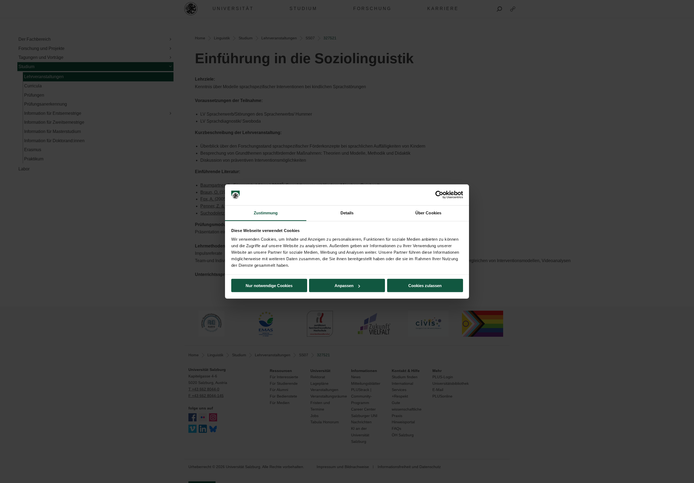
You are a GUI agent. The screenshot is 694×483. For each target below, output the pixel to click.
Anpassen (344, 285)
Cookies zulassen (425, 285)
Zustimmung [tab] (266, 212)
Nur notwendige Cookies (269, 285)
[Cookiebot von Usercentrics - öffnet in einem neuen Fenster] (439, 195)
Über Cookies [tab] (428, 212)
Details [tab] (347, 212)
